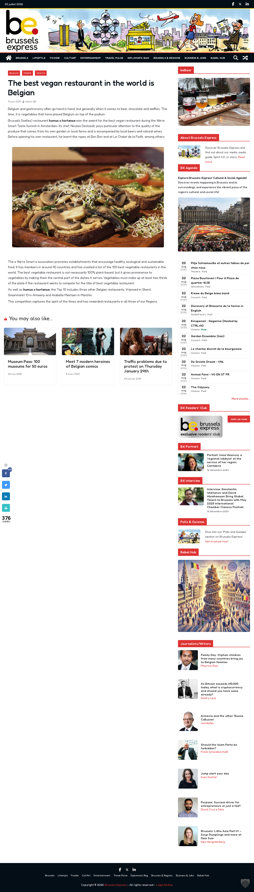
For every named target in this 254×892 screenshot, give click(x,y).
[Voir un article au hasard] (245, 58)
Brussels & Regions (166, 57)
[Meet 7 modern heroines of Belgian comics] (88, 331)
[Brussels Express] (8, 58)
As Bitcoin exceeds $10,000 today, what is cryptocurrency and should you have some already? (221, 689)
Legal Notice (164, 884)
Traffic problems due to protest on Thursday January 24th (145, 366)
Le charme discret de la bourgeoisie (216, 349)
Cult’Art (70, 57)
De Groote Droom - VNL (207, 362)
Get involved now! (216, 541)
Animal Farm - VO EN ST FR (210, 374)
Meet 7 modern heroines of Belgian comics (88, 364)
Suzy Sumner (209, 777)
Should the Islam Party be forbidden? (219, 746)
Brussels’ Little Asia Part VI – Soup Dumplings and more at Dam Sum (221, 834)
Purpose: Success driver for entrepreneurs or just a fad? (221, 804)
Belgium (14, 73)
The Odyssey (200, 387)
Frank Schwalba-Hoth (214, 751)
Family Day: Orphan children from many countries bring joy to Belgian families (222, 658)
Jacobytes (207, 723)
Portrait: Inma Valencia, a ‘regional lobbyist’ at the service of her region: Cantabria (224, 460)
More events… (241, 398)
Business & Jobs (195, 57)
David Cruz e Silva (212, 809)
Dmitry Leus (208, 698)
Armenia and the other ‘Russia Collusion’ (222, 717)
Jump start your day (215, 773)
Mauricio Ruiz (209, 665)
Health (41, 73)
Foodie (55, 57)
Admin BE (30, 101)
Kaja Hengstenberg (213, 841)
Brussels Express (116, 884)
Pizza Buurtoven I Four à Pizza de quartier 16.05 (215, 280)
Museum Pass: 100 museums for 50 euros (27, 364)
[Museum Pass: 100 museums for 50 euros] (30, 331)
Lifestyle (39, 57)
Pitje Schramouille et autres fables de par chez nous (220, 265)
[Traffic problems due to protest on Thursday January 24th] (146, 331)
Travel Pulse (114, 57)
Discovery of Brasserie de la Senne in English (217, 308)
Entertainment (90, 57)
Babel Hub (218, 57)
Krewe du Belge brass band (210, 293)
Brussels (22, 57)
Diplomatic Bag (138, 57)
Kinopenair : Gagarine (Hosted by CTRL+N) (214, 323)
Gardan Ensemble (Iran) (207, 336)
